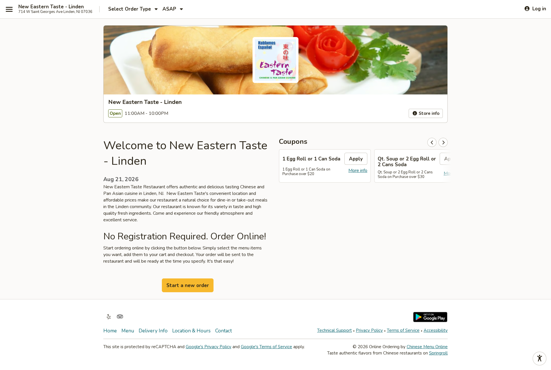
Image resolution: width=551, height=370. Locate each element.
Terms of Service (403, 330)
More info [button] (357, 170)
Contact (223, 331)
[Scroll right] (443, 142)
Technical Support (334, 330)
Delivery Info (153, 331)
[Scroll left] (431, 142)
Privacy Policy (369, 330)
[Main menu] (9, 9)
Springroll (438, 353)
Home (110, 331)
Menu (127, 331)
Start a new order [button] (187, 285)
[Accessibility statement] (539, 358)
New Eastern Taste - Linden (51, 7)
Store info (428, 113)
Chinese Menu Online (427, 347)
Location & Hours (191, 331)
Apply (356, 159)
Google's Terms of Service (266, 347)
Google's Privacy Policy (208, 347)
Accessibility (436, 330)
